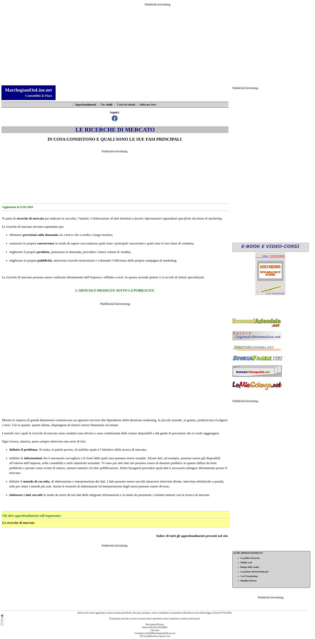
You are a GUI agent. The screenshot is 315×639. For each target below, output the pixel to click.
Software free (147, 104)
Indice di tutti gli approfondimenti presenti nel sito (192, 536)
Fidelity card (246, 562)
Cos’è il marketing (249, 576)
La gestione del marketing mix (254, 571)
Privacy (2, 621)
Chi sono (154, 630)
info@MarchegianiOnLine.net (160, 633)
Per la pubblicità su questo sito (155, 636)
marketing (215, 218)
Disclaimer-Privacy (154, 624)
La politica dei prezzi (250, 558)
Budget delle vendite (249, 567)
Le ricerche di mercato (18, 523)
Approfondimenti (85, 104)
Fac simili (106, 104)
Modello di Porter (248, 580)
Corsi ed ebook (126, 104)
